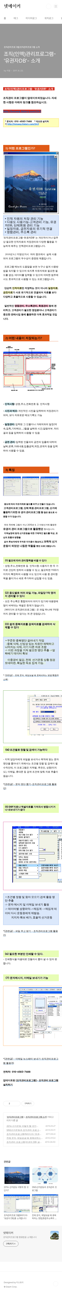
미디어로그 (31, 18)
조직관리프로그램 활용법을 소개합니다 (20, 1237)
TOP (55, 1283)
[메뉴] (55, 6)
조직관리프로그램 (15, 1117)
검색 (48, 6)
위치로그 (49, 18)
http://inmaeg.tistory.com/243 (22, 111)
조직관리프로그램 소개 (36, 1117)
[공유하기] (13, 1103)
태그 (16, 18)
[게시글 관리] (17, 1103)
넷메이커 (12, 6)
